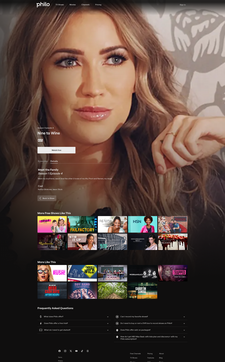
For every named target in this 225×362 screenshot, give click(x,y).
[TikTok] (82, 351)
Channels (85, 4)
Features (150, 358)
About (161, 353)
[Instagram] (65, 351)
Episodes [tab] (43, 161)
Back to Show (48, 198)
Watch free (56, 150)
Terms (60, 357)
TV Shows (60, 4)
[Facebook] (59, 351)
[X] (70, 351)
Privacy (60, 361)
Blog (161, 358)
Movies (73, 4)
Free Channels (135, 353)
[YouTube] (76, 351)
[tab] (54, 161)
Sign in (183, 5)
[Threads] (87, 351)
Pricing (98, 4)
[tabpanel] (112, 179)
